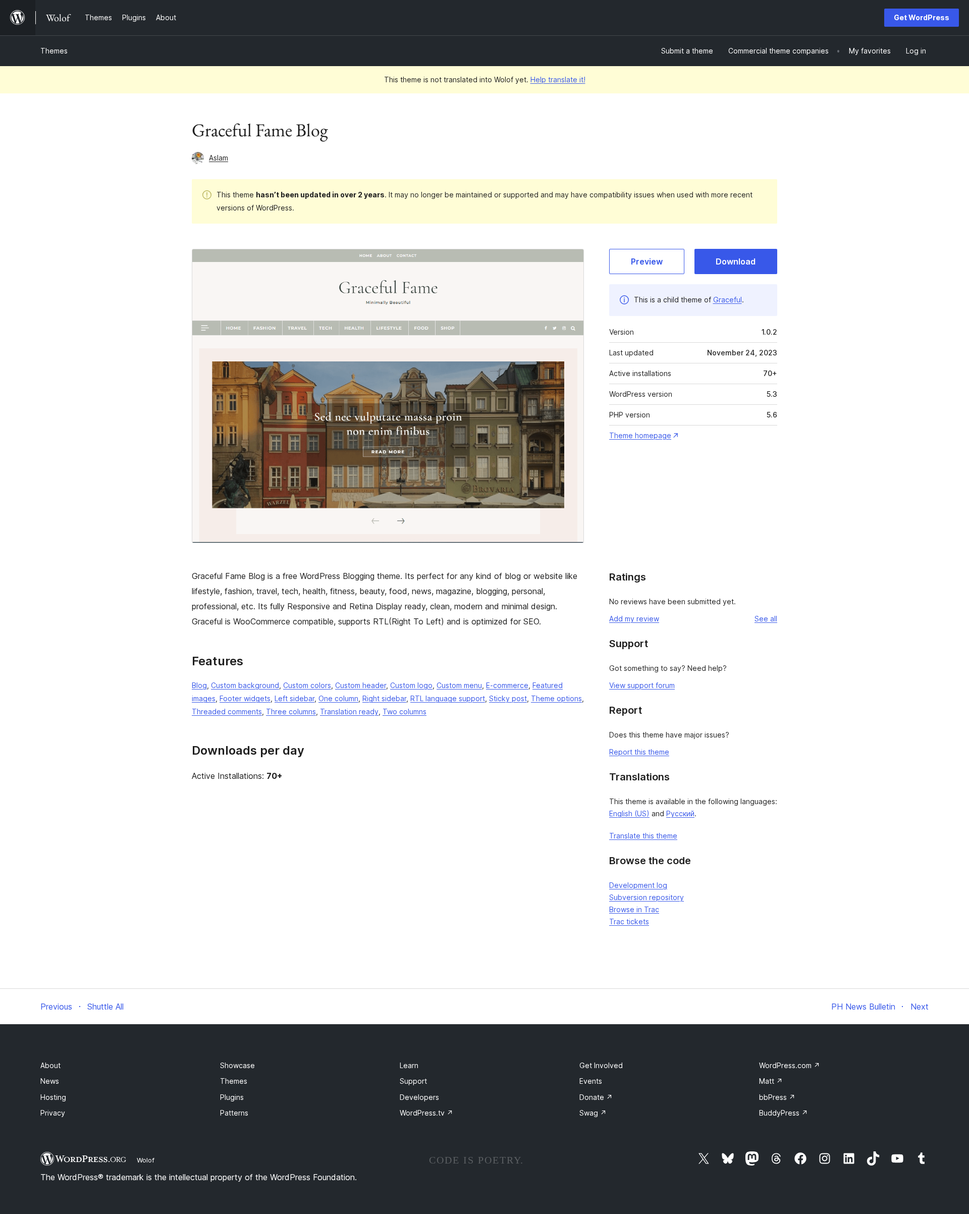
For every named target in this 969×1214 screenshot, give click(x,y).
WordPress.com (789, 1065)
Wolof (145, 1160)
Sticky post (508, 698)
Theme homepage (640, 435)
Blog (199, 685)
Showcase (237, 1065)
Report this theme (639, 752)
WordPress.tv (426, 1113)
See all (766, 618)
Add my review (634, 618)
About (50, 1065)
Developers (419, 1097)
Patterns (234, 1113)
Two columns (404, 711)
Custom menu (459, 685)
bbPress (777, 1097)
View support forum (642, 685)
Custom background (245, 685)
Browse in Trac (634, 909)
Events (590, 1081)
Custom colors (307, 685)
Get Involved (601, 1065)
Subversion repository (646, 897)
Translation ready (349, 711)
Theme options (556, 698)
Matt (771, 1081)
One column (338, 698)
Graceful (727, 299)
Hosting (53, 1097)
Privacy (52, 1113)
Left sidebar (294, 698)
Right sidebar (384, 698)
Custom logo (411, 685)
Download (736, 261)
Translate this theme (643, 835)
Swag (593, 1113)
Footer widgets (245, 698)
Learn (409, 1065)
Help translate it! (557, 79)
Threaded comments (227, 711)
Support (413, 1081)
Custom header (360, 685)
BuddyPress (783, 1113)
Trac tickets (629, 921)
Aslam (218, 157)
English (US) (629, 813)
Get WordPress (921, 17)
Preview (647, 261)
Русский (680, 813)
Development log (638, 885)
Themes (54, 50)
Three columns (291, 711)
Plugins (232, 1097)
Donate (596, 1097)
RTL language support (447, 698)
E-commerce (507, 685)
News (49, 1081)
